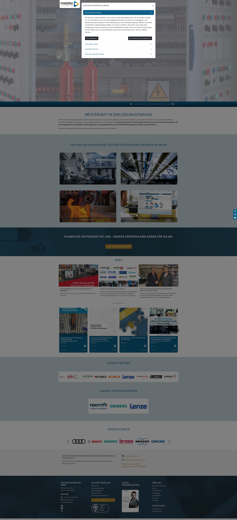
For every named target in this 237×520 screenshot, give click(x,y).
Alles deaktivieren (91, 38)
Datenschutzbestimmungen (94, 54)
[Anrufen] (235, 211)
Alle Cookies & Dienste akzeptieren (140, 38)
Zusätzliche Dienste (91, 49)
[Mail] (235, 214)
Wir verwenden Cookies (93, 12)
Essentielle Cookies (91, 44)
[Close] (153, 5)
